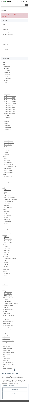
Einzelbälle (6, 150)
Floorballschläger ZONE (9, 105)
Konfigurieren (15, 393)
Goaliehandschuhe (8, 201)
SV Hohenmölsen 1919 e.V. (9, 364)
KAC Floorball (6, 319)
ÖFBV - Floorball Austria (8, 297)
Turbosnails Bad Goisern (8, 352)
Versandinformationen (8, 34)
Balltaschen (6, 154)
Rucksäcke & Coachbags (9, 184)
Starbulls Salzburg (7, 329)
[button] (21, 1)
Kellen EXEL (6, 121)
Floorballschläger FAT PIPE (10, 95)
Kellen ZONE (7, 133)
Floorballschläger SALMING (10, 101)
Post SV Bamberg (6, 342)
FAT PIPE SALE (7, 66)
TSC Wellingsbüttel (7, 335)
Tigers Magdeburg (7, 354)
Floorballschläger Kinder (9, 107)
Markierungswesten (8, 172)
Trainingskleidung (8, 240)
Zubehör (6, 90)
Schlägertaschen (8, 176)
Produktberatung (6, 52)
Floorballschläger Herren (9, 113)
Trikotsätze (5, 275)
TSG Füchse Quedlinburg (8, 315)
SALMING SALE (7, 72)
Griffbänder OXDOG (8, 141)
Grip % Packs (7, 146)
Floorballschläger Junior (9, 111)
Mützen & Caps (7, 168)
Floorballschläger (8, 78)
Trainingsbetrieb (8, 229)
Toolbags (6, 178)
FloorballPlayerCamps (7, 368)
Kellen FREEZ (7, 125)
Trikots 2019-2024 (8, 295)
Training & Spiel (6, 225)
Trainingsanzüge (8, 238)
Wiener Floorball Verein (8, 309)
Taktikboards (7, 217)
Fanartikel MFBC (7, 293)
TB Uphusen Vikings (7, 350)
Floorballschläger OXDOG (10, 99)
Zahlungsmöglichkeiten (8, 32)
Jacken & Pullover (8, 162)
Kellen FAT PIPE (7, 123)
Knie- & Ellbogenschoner (9, 197)
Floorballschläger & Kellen (10, 258)
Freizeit (5, 246)
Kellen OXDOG (7, 127)
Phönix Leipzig (6, 327)
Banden (4, 283)
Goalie (5, 84)
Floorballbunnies (6, 323)
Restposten (5, 256)
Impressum (5, 44)
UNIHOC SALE (7, 74)
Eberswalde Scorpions (8, 362)
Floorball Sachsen (7, 313)
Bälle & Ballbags (7, 233)
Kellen (5, 82)
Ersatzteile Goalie (8, 207)
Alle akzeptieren (14, 389)
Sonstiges (6, 223)
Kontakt (4, 27)
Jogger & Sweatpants (8, 164)
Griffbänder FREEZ (8, 139)
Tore (4, 281)
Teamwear (5, 235)
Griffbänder (5, 135)
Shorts (5, 158)
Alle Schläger (7, 94)
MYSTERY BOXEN (6, 117)
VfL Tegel (5, 333)
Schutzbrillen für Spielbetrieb (11, 303)
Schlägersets (5, 271)
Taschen (6, 88)
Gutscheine (5, 254)
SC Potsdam (5, 307)
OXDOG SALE (7, 70)
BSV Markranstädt (7, 331)
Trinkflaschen (7, 219)
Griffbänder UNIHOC (8, 142)
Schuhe (6, 80)
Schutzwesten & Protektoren (10, 199)
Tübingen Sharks (6, 338)
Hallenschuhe (7, 250)
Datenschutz (5, 37)
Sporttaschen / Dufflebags (10, 180)
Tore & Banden (7, 231)
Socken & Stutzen (8, 170)
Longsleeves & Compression (10, 166)
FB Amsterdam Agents (8, 321)
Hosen (5, 191)
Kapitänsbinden (7, 221)
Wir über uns (5, 29)
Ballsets (6, 152)
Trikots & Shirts (7, 189)
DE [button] (17, 1)
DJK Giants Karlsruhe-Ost (8, 340)
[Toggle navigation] (1, 1)
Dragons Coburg (6, 344)
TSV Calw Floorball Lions (8, 325)
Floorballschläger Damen (9, 109)
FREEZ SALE (6, 68)
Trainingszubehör (7, 273)
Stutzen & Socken (8, 242)
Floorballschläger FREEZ (9, 97)
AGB (3, 39)
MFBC (4, 290)
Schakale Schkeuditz (7, 348)
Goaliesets (6, 193)
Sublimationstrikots (8, 277)
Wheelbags (6, 182)
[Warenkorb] (26, 1)
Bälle (4, 148)
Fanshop (6, 299)
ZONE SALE (6, 76)
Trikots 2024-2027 (8, 291)
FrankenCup (5, 360)
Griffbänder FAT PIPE (9, 137)
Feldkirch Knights (6, 337)
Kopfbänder (7, 211)
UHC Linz (5, 317)
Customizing (5, 49)
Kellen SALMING (7, 129)
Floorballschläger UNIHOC (10, 103)
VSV (3, 366)
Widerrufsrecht (6, 47)
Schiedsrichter (6, 252)
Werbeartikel (5, 285)
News (4, 24)
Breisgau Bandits (6, 358)
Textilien (6, 86)
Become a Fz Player (8, 305)
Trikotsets (6, 236)
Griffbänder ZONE (8, 144)
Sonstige (4, 370)
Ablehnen (15, 397)
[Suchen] (26, 5)
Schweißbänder (7, 215)
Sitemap (4, 42)
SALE (4, 64)
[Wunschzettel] (24, 1)
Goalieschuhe (7, 203)
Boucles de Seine (6, 346)
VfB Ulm (4, 356)
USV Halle (5, 311)
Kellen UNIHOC (7, 131)
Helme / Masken (7, 195)
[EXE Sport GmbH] (8, 1)
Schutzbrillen (7, 213)
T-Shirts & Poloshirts (8, 160)
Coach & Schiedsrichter (9, 227)
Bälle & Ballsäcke (6, 279)
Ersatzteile (6, 115)
